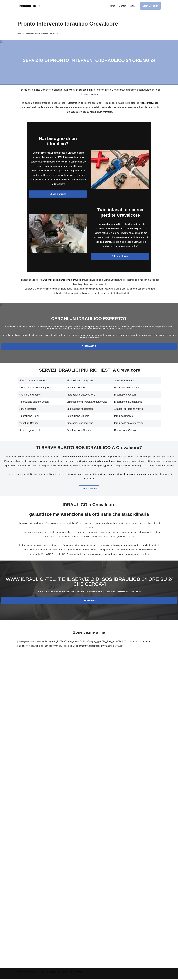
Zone (133, 6)
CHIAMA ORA (150, 5)
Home (112, 6)
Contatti (123, 6)
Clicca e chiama (58, 194)
